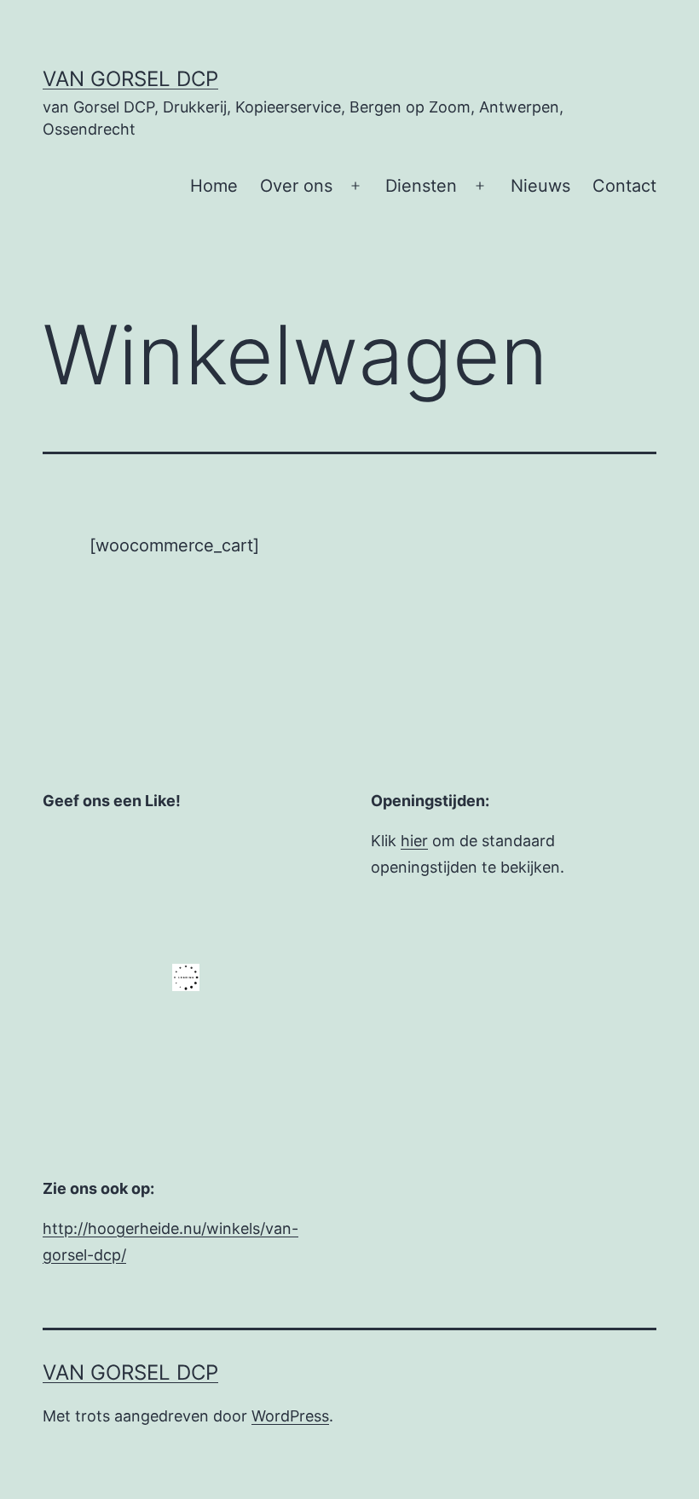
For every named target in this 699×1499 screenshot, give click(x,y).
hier (414, 841)
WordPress (290, 1416)
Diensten (421, 186)
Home (214, 186)
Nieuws (540, 186)
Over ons (296, 186)
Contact (624, 186)
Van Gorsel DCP (130, 78)
